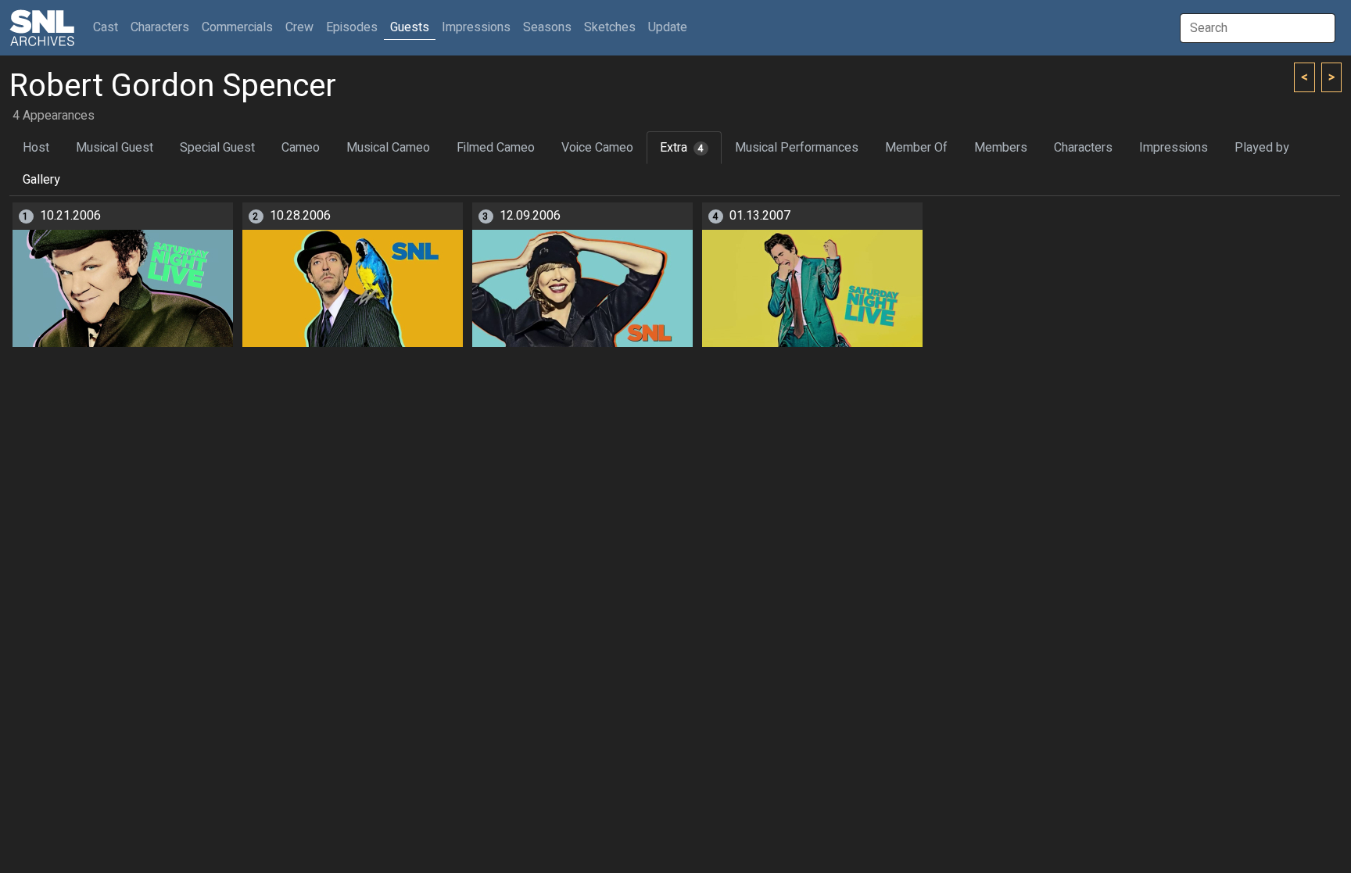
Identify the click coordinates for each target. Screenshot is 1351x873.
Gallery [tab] (41, 179)
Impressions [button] (476, 27)
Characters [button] (160, 27)
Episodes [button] (352, 27)
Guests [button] (409, 27)
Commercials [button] (237, 27)
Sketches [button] (610, 27)
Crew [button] (299, 27)
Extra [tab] (682, 147)
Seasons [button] (547, 27)
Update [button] (667, 27)
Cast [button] (108, 27)
